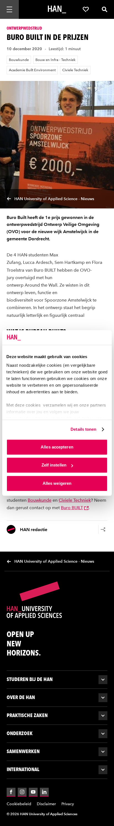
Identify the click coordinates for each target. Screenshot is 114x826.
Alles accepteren (57, 447)
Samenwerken (23, 751)
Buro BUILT (72, 507)
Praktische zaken (27, 715)
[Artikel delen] (103, 529)
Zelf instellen (54, 465)
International (23, 769)
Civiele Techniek (75, 70)
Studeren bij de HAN (30, 679)
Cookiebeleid (19, 804)
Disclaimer (46, 804)
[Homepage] (57, 9)
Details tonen (83, 429)
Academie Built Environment (32, 70)
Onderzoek (20, 733)
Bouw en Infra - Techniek (55, 60)
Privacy (67, 804)
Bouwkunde (19, 60)
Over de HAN (21, 697)
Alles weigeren (57, 483)
